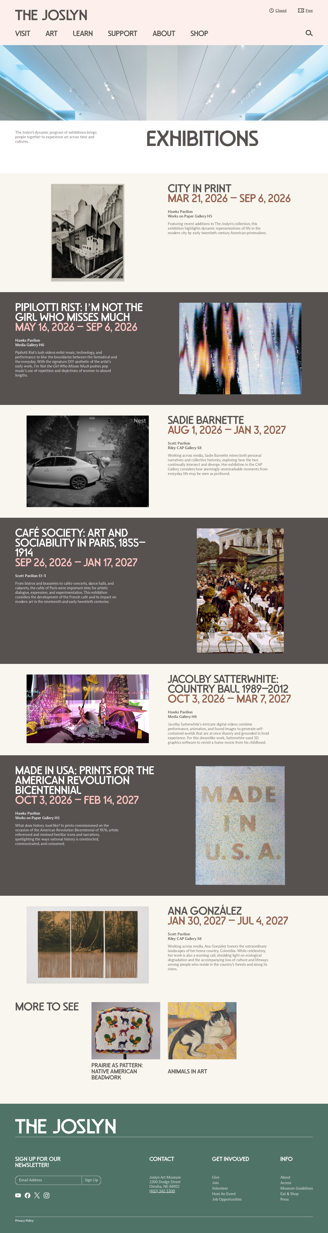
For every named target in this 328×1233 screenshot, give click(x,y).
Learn (83, 34)
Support (122, 34)
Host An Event (224, 1193)
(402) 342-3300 (162, 1191)
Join (215, 1182)
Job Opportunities (227, 1199)
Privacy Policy (24, 1220)
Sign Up (91, 1180)
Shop (199, 34)
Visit (22, 34)
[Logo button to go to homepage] (54, 15)
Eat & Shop (289, 1193)
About (164, 34)
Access (285, 1182)
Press (284, 1199)
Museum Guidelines (296, 1188)
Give (215, 1177)
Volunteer (220, 1188)
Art (52, 34)
